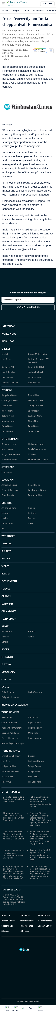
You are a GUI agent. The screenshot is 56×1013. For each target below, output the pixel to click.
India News (38, 10)
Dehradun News (35, 401)
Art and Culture (8, 508)
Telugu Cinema (34, 766)
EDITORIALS (7, 604)
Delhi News (6, 406)
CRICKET (5, 349)
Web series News (9, 460)
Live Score (6, 359)
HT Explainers (34, 782)
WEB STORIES (8, 536)
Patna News (7, 426)
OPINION (6, 596)
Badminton (6, 632)
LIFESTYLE (6, 503)
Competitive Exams (10, 490)
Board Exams (34, 485)
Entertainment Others (38, 460)
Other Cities (33, 432)
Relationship (7, 524)
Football (31, 632)
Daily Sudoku (7, 692)
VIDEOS (5, 566)
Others (4, 642)
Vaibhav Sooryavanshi (11, 728)
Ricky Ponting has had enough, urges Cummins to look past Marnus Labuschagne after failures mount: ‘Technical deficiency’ (13, 872)
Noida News (33, 421)
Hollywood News (36, 444)
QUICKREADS (8, 672)
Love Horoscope (35, 738)
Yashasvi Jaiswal (35, 372)
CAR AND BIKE (8, 611)
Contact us (25, 916)
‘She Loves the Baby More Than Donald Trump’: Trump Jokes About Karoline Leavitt (13, 835)
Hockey (5, 637)
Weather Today (26, 921)
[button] (3, 3)
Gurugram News (35, 406)
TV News (32, 455)
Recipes (31, 518)
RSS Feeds (24, 931)
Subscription (7, 926)
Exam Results (7, 495)
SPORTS (5, 626)
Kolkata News (7, 416)
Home (5, 10)
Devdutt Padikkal (36, 367)
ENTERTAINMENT (10, 439)
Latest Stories (10, 792)
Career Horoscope (9, 738)
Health (4, 518)
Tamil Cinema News (37, 449)
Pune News (33, 426)
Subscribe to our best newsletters (28, 293)
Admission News (9, 485)
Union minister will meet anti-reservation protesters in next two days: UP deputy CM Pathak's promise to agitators (40, 872)
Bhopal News (34, 395)
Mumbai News (8, 421)
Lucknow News (35, 416)
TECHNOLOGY (8, 619)
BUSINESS (6, 551)
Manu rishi (33, 733)
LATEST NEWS (8, 326)
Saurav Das (33, 718)
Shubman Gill (7, 367)
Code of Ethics (45, 926)
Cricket (26, 10)
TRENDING (6, 544)
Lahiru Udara (34, 383)
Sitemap (5, 931)
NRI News (6, 782)
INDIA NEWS (7, 341)
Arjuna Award (34, 723)
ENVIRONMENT (9, 581)
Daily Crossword (35, 692)
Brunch (31, 508)
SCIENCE (5, 589)
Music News (7, 449)
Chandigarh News (9, 401)
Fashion (5, 513)
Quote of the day (9, 723)
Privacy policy (7, 921)
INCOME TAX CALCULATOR (14, 705)
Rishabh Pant (7, 378)
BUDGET (5, 574)
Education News (35, 495)
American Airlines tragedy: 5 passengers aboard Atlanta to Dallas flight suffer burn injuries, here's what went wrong (40, 819)
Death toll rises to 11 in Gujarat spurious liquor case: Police (13, 799)
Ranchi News (7, 432)
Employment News (37, 490)
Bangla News (34, 772)
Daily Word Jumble (10, 697)
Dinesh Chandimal (9, 383)
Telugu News (7, 777)
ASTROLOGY (7, 467)
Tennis (31, 637)
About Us (5, 916)
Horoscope (6, 472)
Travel (30, 524)
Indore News (7, 411)
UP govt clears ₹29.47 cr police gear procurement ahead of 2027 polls (13, 854)
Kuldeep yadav (35, 728)
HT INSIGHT (7, 657)
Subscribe (47, 4)
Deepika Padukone (10, 733)
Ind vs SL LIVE (34, 378)
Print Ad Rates (26, 926)
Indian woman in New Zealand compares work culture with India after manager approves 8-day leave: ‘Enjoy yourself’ (40, 837)
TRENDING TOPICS (10, 751)
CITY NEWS (7, 390)
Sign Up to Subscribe (28, 307)
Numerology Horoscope (12, 743)
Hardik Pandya (8, 372)
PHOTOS (5, 559)
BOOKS (5, 649)
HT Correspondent (20, 56)
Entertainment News (10, 772)
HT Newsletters (45, 921)
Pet (2, 529)
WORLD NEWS (8, 334)
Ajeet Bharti (6, 718)
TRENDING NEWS (10, 712)
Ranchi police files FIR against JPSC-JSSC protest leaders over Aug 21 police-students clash (40, 855)
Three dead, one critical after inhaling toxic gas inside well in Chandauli (13, 816)
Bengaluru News (9, 395)
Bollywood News (9, 444)
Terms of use (44, 916)
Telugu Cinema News (11, 455)
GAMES (5, 687)
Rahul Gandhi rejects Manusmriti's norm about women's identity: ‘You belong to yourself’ (40, 801)
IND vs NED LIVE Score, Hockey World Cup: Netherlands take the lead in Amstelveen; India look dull (14, 899)
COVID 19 (6, 680)
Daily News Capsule (12, 300)
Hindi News (33, 777)
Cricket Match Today (37, 354)
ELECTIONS (7, 665)
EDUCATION (7, 480)
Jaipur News (33, 411)
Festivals (32, 513)
